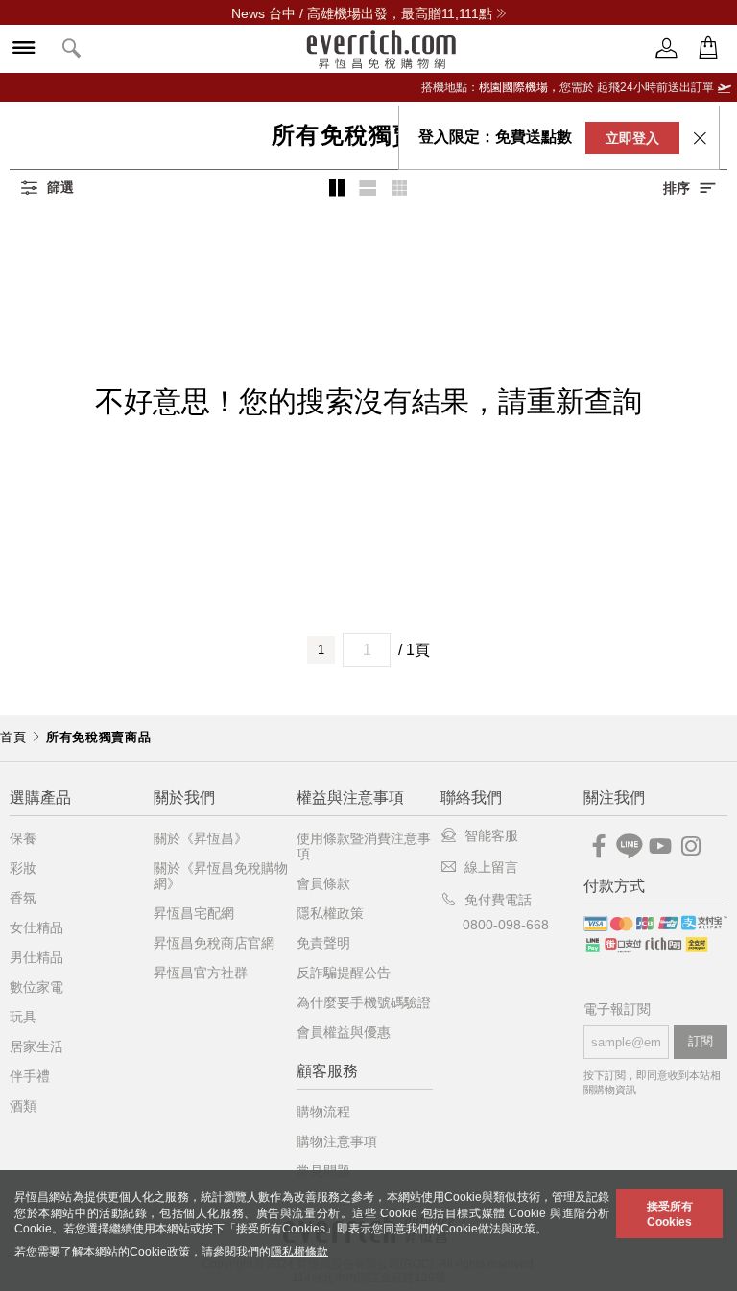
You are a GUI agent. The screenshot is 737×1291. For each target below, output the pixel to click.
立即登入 (632, 138)
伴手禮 (30, 1076)
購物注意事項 (337, 1141)
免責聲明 (323, 943)
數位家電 (36, 987)
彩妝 (23, 868)
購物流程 (323, 1111)
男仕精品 (36, 957)
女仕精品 (36, 927)
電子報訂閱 (617, 1009)
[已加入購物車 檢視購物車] (708, 48)
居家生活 (36, 1046)
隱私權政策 (330, 913)
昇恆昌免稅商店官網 (214, 943)
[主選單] (24, 49)
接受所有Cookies (670, 1214)
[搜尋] (72, 49)
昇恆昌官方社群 (201, 972)
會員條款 (323, 883)
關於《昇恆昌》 (201, 838)
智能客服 (491, 835)
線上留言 (491, 867)
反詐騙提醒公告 (344, 972)
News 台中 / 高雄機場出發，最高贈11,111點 (361, 13)
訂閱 (700, 1041)
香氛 (23, 897)
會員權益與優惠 (344, 1032)
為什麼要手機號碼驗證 (364, 1002)
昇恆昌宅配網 (194, 913)
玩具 (23, 1016)
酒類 (23, 1106)
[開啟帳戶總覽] (667, 48)
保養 (23, 838)
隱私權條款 (299, 1251)
